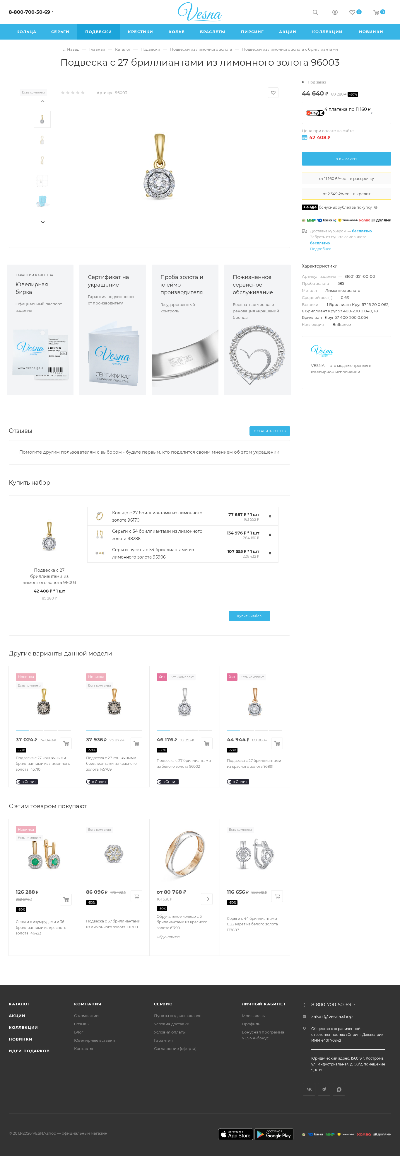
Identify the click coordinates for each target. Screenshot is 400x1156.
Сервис (163, 1004)
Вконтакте (309, 1089)
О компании (86, 1015)
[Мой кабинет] (335, 13)
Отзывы (81, 1023)
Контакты (83, 1048)
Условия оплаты (170, 1032)
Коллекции (23, 1027)
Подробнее (320, 249)
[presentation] (42, 101)
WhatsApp (339, 1089)
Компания (87, 1004)
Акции (17, 1015)
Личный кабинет (264, 1004)
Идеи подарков (29, 1050)
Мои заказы (254, 1015)
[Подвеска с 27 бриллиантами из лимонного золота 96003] (159, 165)
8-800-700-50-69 (29, 12)
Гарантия (163, 1040)
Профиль (251, 1023)
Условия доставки (171, 1023)
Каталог (19, 1004)
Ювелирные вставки (94, 1040)
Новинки (21, 1039)
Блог (78, 1032)
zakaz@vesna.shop (332, 1016)
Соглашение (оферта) (175, 1048)
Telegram (324, 1089)
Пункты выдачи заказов (177, 1015)
